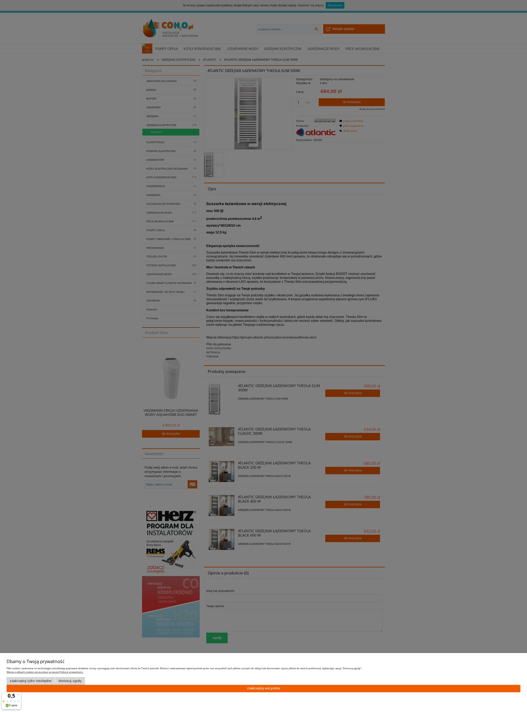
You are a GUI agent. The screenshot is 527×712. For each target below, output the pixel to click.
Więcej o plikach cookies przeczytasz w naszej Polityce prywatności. (45, 672)
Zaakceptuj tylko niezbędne (30, 681)
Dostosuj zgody (70, 681)
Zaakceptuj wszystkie (263, 688)
